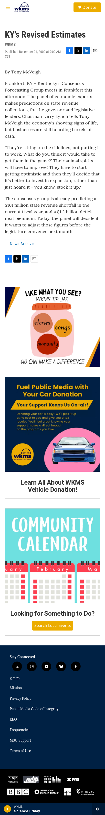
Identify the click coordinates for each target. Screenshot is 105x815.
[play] (7, 808)
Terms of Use (20, 751)
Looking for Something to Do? (52, 613)
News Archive (22, 244)
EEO (13, 720)
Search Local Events (52, 625)
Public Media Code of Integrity (34, 709)
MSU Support (20, 741)
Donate (89, 7)
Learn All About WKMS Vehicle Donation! (52, 486)
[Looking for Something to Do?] (52, 555)
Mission (16, 688)
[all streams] (98, 809)
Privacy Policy (20, 699)
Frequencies (19, 730)
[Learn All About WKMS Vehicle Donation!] (52, 424)
